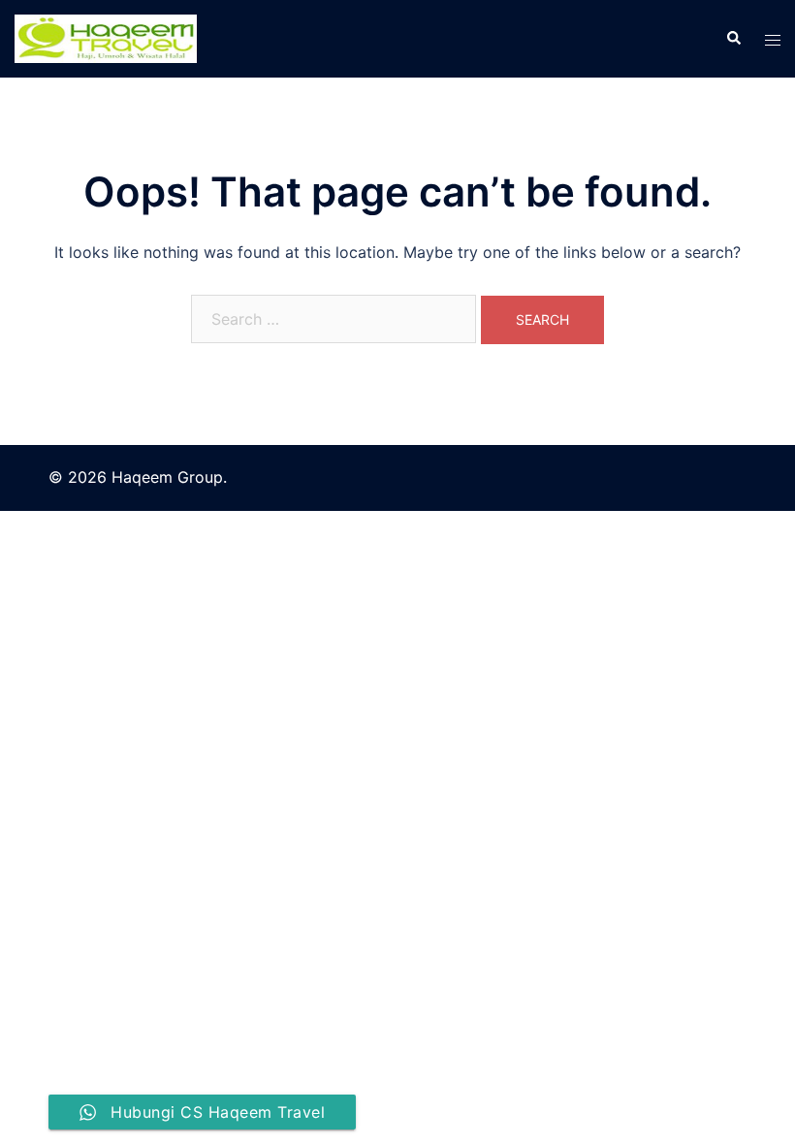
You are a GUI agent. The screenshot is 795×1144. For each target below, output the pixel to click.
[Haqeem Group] (106, 37)
